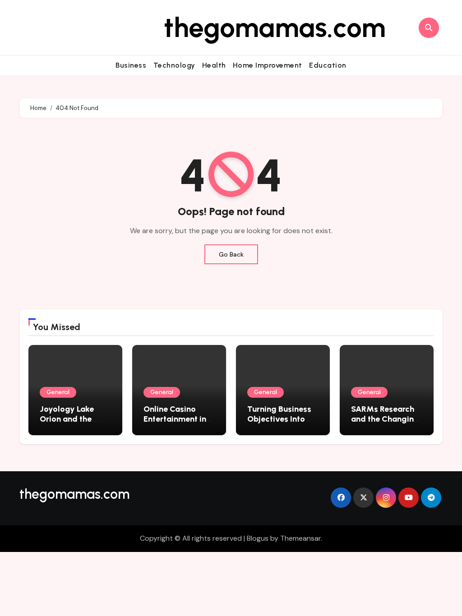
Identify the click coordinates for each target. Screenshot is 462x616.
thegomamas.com (275, 27)
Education (327, 65)
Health (214, 65)
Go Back (231, 254)
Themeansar (300, 538)
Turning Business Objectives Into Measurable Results (279, 423)
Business (131, 65)
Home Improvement (267, 65)
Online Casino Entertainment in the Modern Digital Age (174, 423)
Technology (174, 65)
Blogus (257, 538)
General (57, 392)
